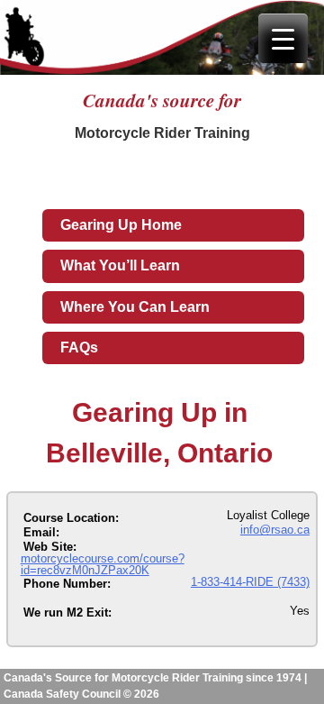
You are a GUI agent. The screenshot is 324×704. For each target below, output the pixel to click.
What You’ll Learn (120, 265)
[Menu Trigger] (283, 38)
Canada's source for (162, 100)
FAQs (79, 347)
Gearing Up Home (121, 225)
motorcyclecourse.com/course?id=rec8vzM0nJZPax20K (102, 564)
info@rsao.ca (275, 529)
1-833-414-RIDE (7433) (250, 582)
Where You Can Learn (135, 307)
